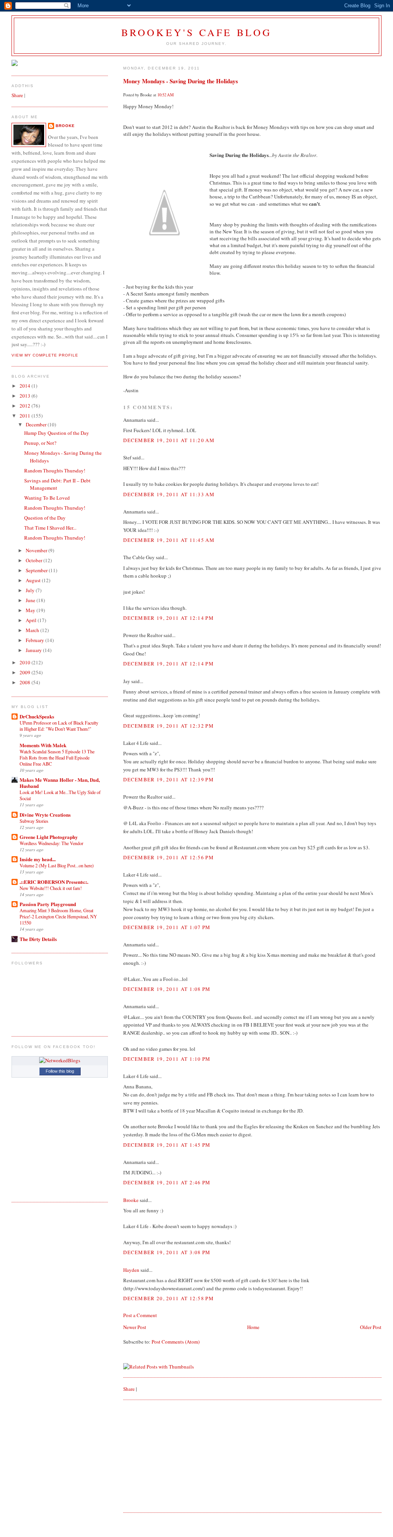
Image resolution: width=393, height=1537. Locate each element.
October (34, 560)
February (35, 640)
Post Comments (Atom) (176, 1341)
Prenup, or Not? (40, 442)
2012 (25, 405)
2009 (25, 672)
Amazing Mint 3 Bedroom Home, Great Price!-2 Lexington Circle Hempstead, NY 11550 (58, 916)
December (37, 424)
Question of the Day (45, 517)
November (37, 550)
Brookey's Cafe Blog (196, 32)
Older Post (370, 1327)
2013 (25, 395)
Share (129, 1388)
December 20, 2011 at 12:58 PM (168, 1298)
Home (253, 1327)
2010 (25, 662)
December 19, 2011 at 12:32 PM (168, 725)
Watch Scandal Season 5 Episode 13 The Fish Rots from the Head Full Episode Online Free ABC (57, 757)
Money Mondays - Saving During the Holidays (180, 81)
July (31, 590)
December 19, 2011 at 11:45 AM (169, 540)
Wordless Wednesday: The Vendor (51, 843)
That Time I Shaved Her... (50, 527)
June (31, 600)
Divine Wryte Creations (45, 814)
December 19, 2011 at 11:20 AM (169, 440)
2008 (25, 682)
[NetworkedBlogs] (59, 1060)
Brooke (131, 1200)
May (31, 610)
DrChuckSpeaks (37, 716)
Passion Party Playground (48, 904)
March (33, 630)
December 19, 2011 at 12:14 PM (168, 617)
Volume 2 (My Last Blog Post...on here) (57, 865)
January (34, 650)
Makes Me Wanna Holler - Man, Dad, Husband (60, 782)
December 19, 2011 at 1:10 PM (166, 1058)
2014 (25, 385)
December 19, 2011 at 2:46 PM (166, 1182)
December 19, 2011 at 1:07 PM (166, 927)
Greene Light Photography (49, 836)
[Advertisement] (180, 1456)
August (34, 580)
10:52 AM (165, 94)
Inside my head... (38, 859)
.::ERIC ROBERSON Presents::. (54, 881)
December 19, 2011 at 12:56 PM (168, 857)
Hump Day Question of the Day (56, 432)
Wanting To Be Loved (47, 497)
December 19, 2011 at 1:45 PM (166, 1144)
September (37, 570)
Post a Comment (140, 1315)
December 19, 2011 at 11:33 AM (169, 494)
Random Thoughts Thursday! (54, 470)
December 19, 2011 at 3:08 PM (166, 1252)
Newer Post (134, 1327)
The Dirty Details (38, 939)
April (32, 620)
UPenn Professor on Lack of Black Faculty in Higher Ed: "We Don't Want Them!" (59, 726)
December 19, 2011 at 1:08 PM (166, 989)
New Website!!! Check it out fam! (51, 888)
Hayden (131, 1269)
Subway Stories (34, 821)
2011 (25, 415)
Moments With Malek (43, 745)
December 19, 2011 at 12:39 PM (168, 779)
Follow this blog (60, 1071)
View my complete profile (45, 355)
